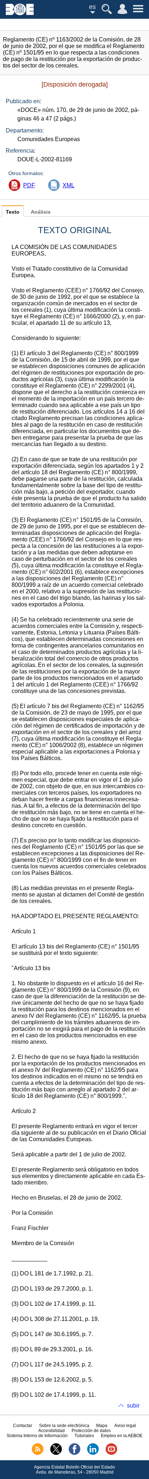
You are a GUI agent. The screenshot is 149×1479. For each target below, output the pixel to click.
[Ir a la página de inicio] (20, 13)
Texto (13, 212)
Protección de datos (91, 1430)
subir (133, 1405)
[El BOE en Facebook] (74, 1453)
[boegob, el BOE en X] (56, 1453)
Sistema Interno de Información (37, 1435)
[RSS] (37, 1453)
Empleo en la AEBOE (121, 1435)
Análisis (41, 212)
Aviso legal (125, 1425)
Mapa (101, 1425)
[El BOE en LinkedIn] (93, 1453)
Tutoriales (84, 1435)
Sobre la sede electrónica (64, 1425)
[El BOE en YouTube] (111, 1453)
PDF (29, 185)
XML (68, 185)
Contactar (22, 1425)
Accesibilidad (51, 1430)
